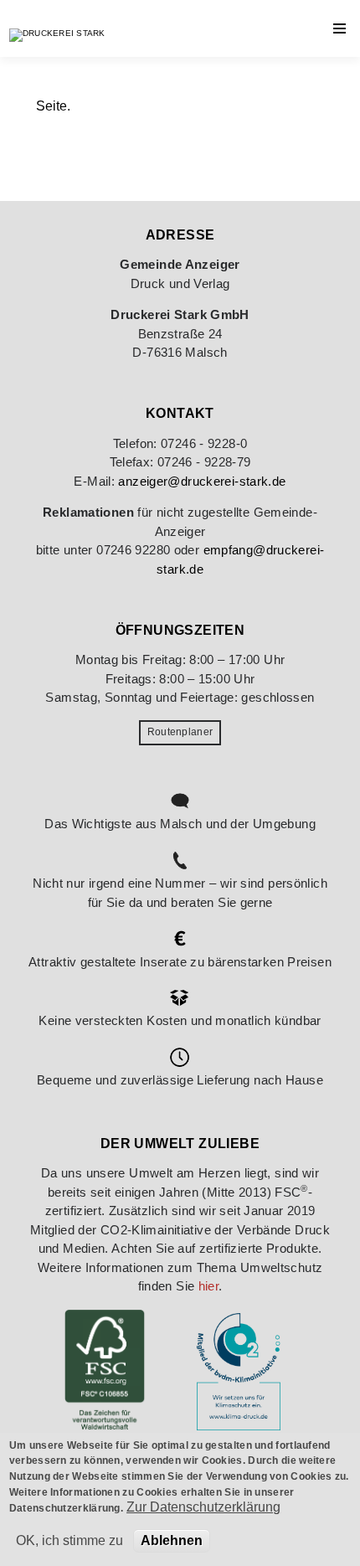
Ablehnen (172, 1540)
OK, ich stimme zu (69, 1540)
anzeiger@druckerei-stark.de (201, 481)
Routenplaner (180, 732)
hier (208, 1286)
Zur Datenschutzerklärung (203, 1507)
